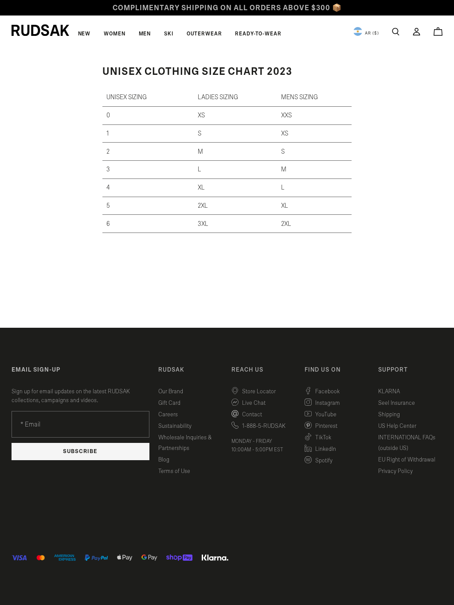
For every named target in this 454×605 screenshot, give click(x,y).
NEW (84, 33)
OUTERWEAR (204, 33)
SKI (168, 33)
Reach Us (247, 370)
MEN (145, 33)
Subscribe (80, 451)
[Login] (416, 31)
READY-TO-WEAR (258, 33)
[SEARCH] (395, 31)
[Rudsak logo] (40, 30)
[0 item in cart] (438, 31)
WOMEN (114, 33)
